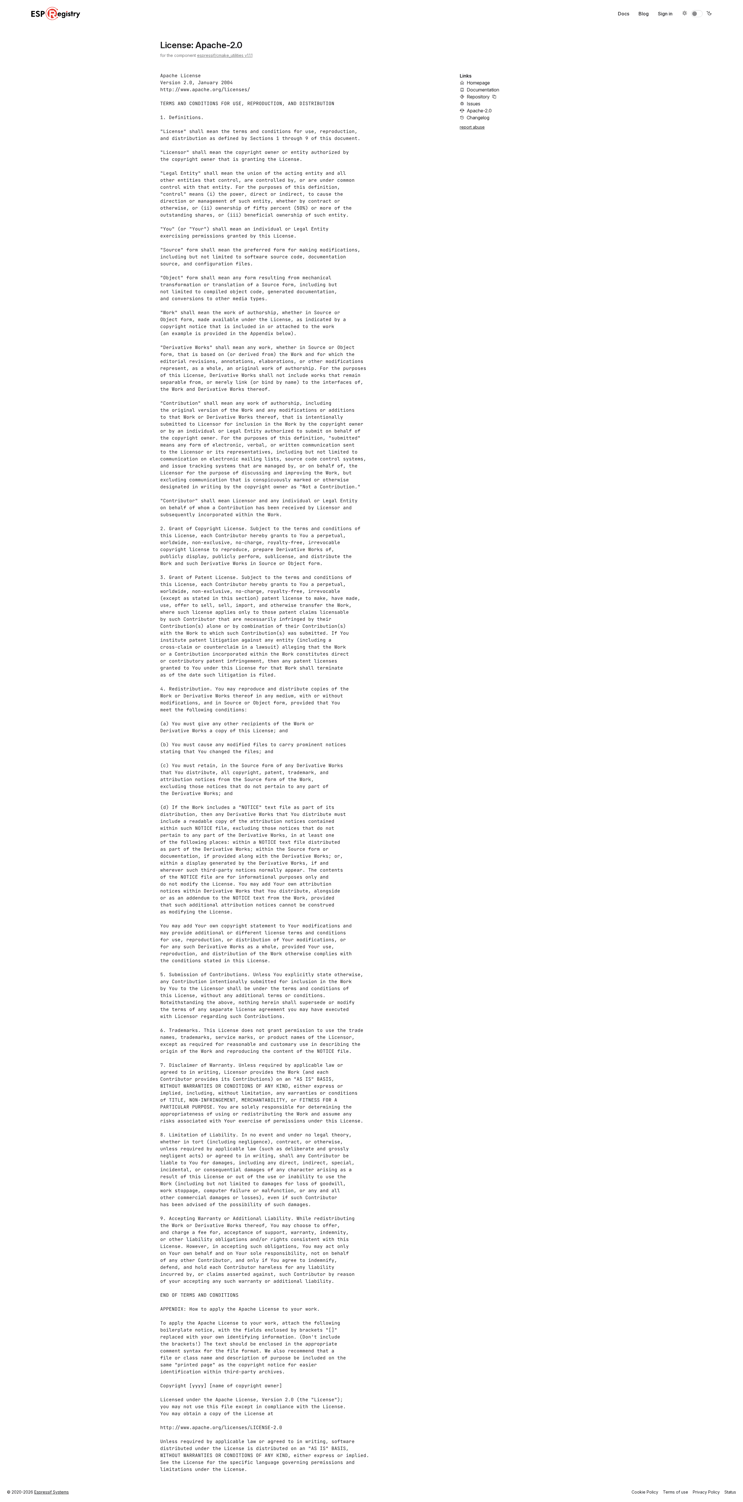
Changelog (478, 117)
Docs (623, 14)
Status (730, 1492)
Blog (644, 14)
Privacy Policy (706, 1492)
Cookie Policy (645, 1492)
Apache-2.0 (479, 111)
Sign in (665, 14)
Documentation (483, 90)
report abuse (472, 127)
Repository (478, 97)
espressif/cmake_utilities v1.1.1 (225, 55)
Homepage (478, 83)
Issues (473, 104)
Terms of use (675, 1492)
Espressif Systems (51, 1492)
